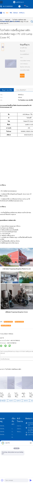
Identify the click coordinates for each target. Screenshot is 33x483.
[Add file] (2, 480)
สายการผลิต (20, 426)
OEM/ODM (19, 429)
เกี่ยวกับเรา (15, 13)
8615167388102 (12, 343)
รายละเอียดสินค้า (21, 90)
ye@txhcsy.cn (20, 2)
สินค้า (7, 13)
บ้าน (4, 13)
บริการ (13, 434)
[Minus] (31, 443)
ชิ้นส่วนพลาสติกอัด (8, 321)
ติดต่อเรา (12, 21)
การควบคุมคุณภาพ (4, 21)
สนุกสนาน (17, 21)
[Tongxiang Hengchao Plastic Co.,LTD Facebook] (19, 6)
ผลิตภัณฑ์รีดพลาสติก (5, 325)
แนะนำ (13, 428)
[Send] (30, 480)
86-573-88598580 (8, 6)
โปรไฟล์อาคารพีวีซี (4, 429)
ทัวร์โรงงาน (21, 13)
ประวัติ (13, 431)
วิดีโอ (11, 13)
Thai (27, 6)
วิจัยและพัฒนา (20, 431)
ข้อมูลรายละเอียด (7, 90)
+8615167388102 (15, 340)
